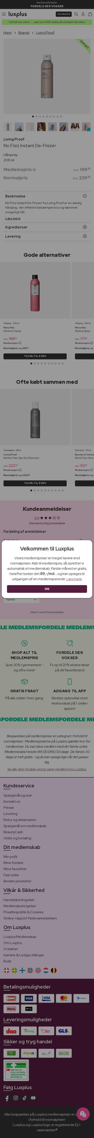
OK (47, 589)
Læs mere (74, 579)
